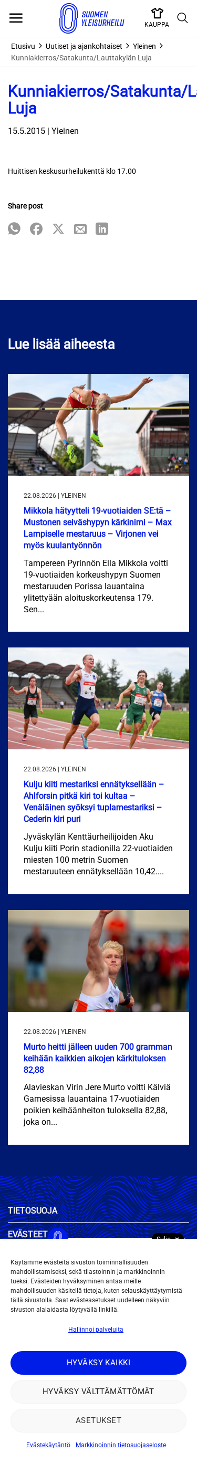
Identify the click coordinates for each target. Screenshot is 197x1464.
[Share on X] (58, 230)
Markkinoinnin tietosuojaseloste (121, 1445)
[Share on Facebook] (36, 230)
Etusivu (23, 46)
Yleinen (144, 46)
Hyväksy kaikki (98, 1362)
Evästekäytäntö (48, 1445)
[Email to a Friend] (80, 230)
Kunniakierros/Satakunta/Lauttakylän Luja (81, 58)
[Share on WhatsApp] (14, 230)
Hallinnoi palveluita (95, 1329)
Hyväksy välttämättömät (98, 1391)
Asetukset (98, 1420)
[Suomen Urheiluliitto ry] (92, 18)
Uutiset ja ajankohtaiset (84, 46)
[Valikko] (16, 18)
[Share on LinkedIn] (102, 230)
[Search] (183, 18)
